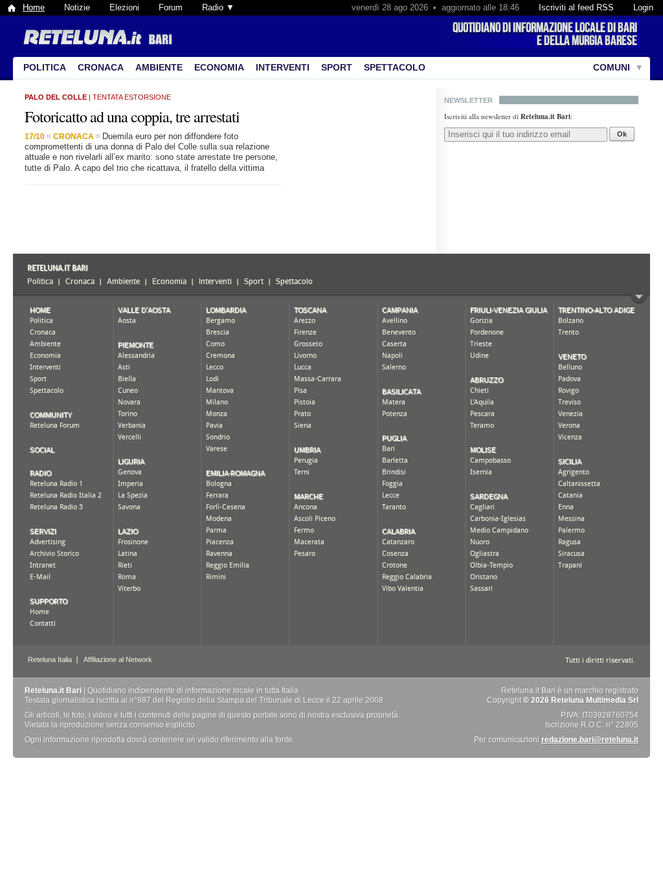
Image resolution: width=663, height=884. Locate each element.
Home (34, 7)
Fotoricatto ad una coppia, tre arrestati (132, 116)
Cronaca (101, 67)
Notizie (77, 7)
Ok (622, 134)
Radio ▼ (218, 7)
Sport (336, 67)
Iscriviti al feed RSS (576, 7)
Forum (171, 7)
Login (643, 7)
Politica (44, 67)
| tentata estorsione (98, 97)
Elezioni (124, 7)
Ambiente (159, 67)
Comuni (611, 67)
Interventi (282, 67)
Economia (219, 67)
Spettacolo (394, 67)
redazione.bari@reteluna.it (589, 739)
